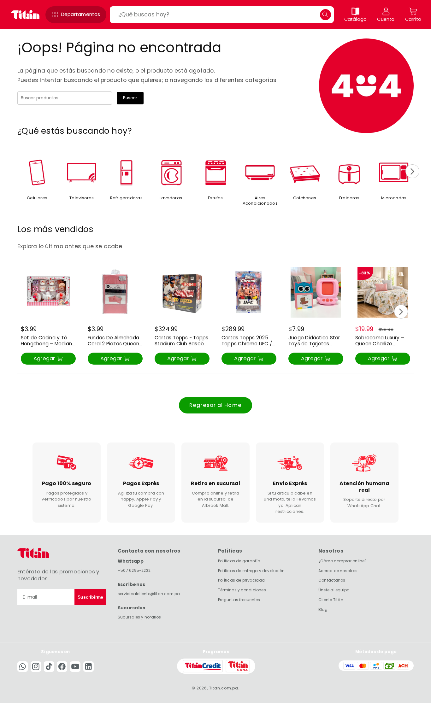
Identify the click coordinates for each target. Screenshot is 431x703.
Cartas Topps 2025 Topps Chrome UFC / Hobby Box (246, 341)
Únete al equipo (333, 590)
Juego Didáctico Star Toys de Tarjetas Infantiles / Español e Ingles (314, 341)
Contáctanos (331, 580)
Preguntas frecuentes (239, 599)
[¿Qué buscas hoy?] (325, 14)
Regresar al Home (215, 405)
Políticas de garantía (239, 561)
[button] (75, 14)
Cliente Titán (330, 599)
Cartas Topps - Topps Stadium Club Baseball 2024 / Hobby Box (182, 341)
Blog (323, 609)
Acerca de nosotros (337, 570)
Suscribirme (90, 597)
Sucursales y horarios (139, 617)
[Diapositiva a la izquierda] (19, 171)
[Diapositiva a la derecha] (412, 171)
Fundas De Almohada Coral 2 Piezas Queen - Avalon (113, 341)
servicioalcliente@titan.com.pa (149, 593)
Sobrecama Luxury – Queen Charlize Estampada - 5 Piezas (382, 341)
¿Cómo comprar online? (342, 561)
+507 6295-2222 (134, 570)
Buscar (130, 98)
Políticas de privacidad (241, 580)
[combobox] (222, 14)
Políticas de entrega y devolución (251, 570)
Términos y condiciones (242, 590)
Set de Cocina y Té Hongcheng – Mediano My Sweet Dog (48, 341)
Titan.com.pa (223, 688)
